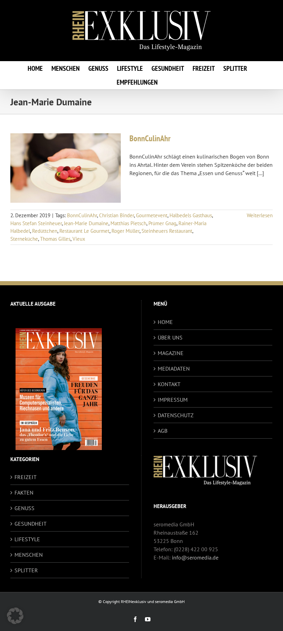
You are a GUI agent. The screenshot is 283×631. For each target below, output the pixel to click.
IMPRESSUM (173, 399)
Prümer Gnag (162, 223)
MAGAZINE (171, 353)
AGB (162, 430)
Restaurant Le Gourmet (84, 231)
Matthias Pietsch (128, 223)
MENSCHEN (28, 554)
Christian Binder (116, 215)
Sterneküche (24, 239)
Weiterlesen (260, 215)
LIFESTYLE (27, 539)
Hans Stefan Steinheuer (36, 223)
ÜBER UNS (170, 337)
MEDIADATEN (174, 368)
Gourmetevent (151, 215)
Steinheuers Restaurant (167, 231)
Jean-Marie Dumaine (86, 223)
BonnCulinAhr (149, 138)
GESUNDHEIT (30, 523)
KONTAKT (169, 384)
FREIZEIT (25, 477)
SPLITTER (26, 570)
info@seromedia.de (195, 557)
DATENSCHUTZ (176, 415)
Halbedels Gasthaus (190, 215)
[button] (15, 616)
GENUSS (24, 508)
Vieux (78, 239)
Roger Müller (125, 231)
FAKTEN (23, 492)
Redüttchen (44, 231)
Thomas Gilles (55, 239)
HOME (165, 321)
